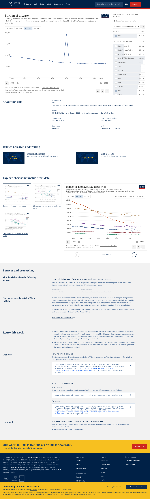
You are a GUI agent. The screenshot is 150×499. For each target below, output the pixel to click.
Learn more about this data (50, 88)
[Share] (102, 91)
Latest (49, 4)
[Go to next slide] (134, 254)
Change (125, 196)
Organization (105, 464)
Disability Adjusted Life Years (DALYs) (93, 105)
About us (104, 461)
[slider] (17, 83)
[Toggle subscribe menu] (126, 4)
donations (33, 489)
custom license (14, 467)
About (68, 4)
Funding (104, 468)
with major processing (90, 113)
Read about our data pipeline (62, 317)
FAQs (59, 470)
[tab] (10, 28)
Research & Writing (133, 461)
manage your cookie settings (84, 494)
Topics (78, 461)
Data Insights (81, 468)
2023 (106, 83)
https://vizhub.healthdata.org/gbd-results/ (69, 429)
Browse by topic (31, 4)
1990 (12, 83)
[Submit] (120, 4)
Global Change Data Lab (36, 457)
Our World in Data (14, 4)
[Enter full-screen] (107, 91)
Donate (135, 4)
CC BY (32, 92)
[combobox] (109, 4)
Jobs (102, 476)
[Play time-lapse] (7, 83)
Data (42, 4)
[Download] (98, 91)
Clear (142, 31)
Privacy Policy (68, 494)
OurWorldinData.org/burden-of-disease (17, 92)
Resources (57, 4)
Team (103, 472)
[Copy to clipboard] (128, 366)
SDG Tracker (80, 481)
